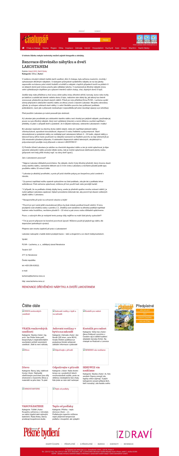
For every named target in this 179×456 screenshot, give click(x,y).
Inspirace (69, 48)
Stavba (45, 48)
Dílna (61, 48)
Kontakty (114, 444)
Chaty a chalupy (33, 48)
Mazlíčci (132, 48)
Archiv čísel (144, 321)
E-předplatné (86, 444)
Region (54, 48)
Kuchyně (109, 48)
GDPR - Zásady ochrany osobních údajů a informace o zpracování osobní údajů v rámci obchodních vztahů (89, 454)
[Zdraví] (134, 433)
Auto (117, 48)
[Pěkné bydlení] (41, 433)
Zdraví (81, 31)
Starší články (143, 48)
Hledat (105, 39)
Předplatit (145, 310)
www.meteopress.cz (150, 45)
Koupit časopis (144, 318)
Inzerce (101, 444)
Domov (98, 31)
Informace (128, 444)
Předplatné (69, 444)
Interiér (87, 48)
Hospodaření (97, 48)
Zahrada (78, 48)
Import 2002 (32, 71)
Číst (145, 314)
